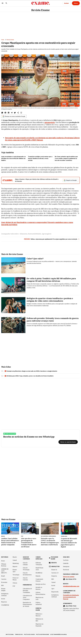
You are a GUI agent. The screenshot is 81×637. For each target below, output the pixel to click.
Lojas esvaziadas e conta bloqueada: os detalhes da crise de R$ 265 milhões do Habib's (13, 158)
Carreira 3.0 (55, 573)
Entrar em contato (68, 576)
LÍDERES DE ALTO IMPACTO (4, 571)
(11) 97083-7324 (71, 606)
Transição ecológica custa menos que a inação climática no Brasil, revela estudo (40, 158)
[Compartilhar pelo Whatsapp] (2, 113)
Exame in (54, 569)
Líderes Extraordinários (40, 593)
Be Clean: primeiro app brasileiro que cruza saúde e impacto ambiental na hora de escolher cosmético (66, 158)
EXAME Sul (39, 573)
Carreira (3, 579)
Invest (3, 598)
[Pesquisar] (6, 3)
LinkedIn (65, 563)
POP (14, 586)
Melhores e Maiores (39, 615)
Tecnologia (16, 574)
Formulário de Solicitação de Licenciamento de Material (71, 597)
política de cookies (29, 634)
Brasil (3, 576)
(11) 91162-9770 (71, 579)
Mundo (15, 557)
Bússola (38, 576)
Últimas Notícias (3, 565)
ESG (2, 585)
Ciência (15, 583)
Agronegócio (46, 234)
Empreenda (54, 592)
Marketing (16, 563)
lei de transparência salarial (58, 634)
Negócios (4, 602)
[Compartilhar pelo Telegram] (12, 113)
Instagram (66, 566)
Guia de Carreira (25, 579)
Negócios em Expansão (39, 625)
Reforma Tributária (39, 563)
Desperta (54, 576)
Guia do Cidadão (25, 563)
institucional (10, 634)
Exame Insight (3, 589)
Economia (4, 582)
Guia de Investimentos (27, 573)
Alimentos (23, 234)
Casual (15, 560)
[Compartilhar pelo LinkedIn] (8, 113)
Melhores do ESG (39, 620)
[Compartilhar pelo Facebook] (5, 113)
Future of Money (15, 579)
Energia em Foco (41, 584)
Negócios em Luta (39, 598)
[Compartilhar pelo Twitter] (15, 113)
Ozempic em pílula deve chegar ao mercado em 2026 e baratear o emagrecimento (31, 371)
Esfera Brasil (52, 536)
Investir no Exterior (39, 588)
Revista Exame (40, 10)
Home (2, 39)
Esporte (15, 566)
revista (54, 562)
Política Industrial (39, 603)
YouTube (66, 560)
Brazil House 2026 (39, 568)
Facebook (66, 569)
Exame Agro (15, 570)
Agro (52, 588)
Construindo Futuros (39, 580)
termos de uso (19, 634)
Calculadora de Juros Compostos (27, 597)
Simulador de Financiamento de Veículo (27, 604)
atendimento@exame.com (71, 586)
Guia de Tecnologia (26, 568)
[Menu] (2, 3)
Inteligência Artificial (4, 594)
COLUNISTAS (5, 605)
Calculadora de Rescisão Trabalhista (27, 590)
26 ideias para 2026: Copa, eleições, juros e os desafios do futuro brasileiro (29, 376)
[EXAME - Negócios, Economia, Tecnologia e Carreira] (40, 3)
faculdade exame (54, 558)
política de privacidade (42, 634)
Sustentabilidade (34, 234)
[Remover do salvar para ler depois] (21, 113)
